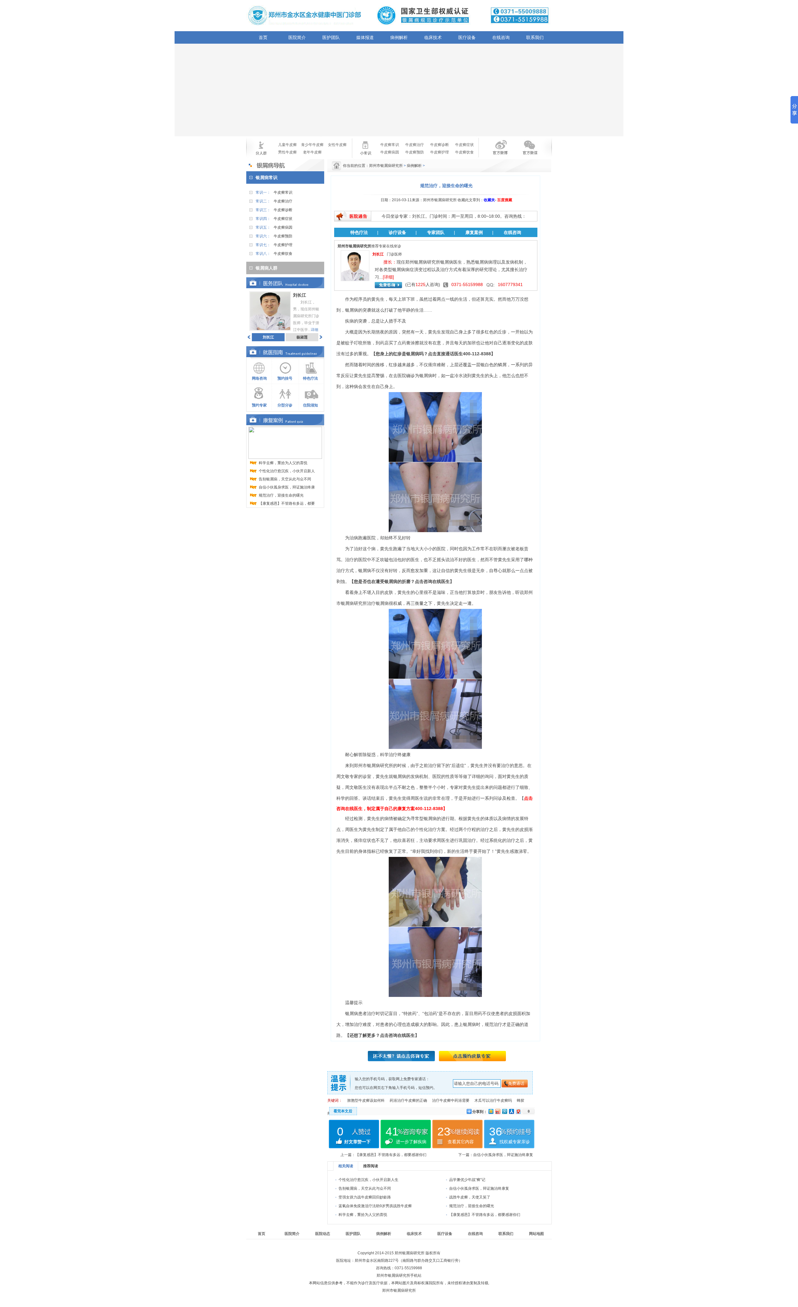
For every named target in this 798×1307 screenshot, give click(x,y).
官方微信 (529, 151)
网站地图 (536, 1234)
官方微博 (495, 151)
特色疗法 (310, 378)
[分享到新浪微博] (497, 1111)
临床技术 (433, 37)
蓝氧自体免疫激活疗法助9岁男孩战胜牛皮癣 (375, 1206)
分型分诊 (284, 405)
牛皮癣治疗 (414, 145)
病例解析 (399, 37)
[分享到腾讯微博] (504, 1111)
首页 (263, 37)
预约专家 (259, 405)
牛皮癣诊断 (439, 145)
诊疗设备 (397, 232)
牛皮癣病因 (389, 152)
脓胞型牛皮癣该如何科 (366, 1100)
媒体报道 (365, 37)
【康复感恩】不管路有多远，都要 (287, 503)
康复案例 (474, 232)
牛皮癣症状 (464, 145)
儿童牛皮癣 (287, 145)
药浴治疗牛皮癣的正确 (408, 1100)
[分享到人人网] (511, 1111)
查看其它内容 (461, 1141)
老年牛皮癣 (312, 152)
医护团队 (331, 37)
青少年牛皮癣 (312, 145)
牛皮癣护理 (439, 152)
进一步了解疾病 (411, 1141)
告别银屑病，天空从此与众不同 (285, 479)
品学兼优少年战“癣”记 (467, 1180)
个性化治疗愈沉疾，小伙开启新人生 (368, 1180)
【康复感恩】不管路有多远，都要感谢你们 (390, 1155)
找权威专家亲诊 (514, 1141)
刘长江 (268, 337)
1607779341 (510, 284)
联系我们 (535, 37)
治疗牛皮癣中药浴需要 (450, 1100)
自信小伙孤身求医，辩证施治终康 (287, 487)
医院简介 (297, 37)
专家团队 (436, 232)
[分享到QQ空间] (490, 1111)
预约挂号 (284, 378)
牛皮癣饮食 (464, 152)
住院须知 (310, 405)
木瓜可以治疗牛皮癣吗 (493, 1100)
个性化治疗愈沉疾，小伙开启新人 (287, 471)
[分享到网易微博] (518, 1111)
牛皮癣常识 (389, 145)
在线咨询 (501, 37)
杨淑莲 (302, 337)
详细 (314, 330)
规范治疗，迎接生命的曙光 (281, 495)
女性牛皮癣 (337, 145)
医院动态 (322, 1234)
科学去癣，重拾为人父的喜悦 (283, 463)
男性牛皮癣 (287, 152)
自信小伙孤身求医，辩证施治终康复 (503, 1155)
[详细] (388, 277)
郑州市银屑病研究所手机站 (399, 1275)
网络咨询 (259, 378)
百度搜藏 (504, 200)
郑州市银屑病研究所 (386, 165)
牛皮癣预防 (414, 152)
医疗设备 (467, 37)
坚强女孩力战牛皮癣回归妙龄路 (365, 1197)
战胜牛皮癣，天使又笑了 (469, 1197)
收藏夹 (489, 200)
